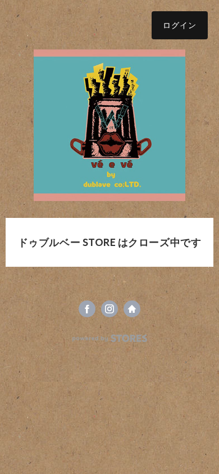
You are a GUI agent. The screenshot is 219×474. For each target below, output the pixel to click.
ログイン (180, 25)
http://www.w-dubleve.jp (132, 308)
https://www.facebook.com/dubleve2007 (87, 308)
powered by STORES (109, 338)
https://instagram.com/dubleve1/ (109, 308)
